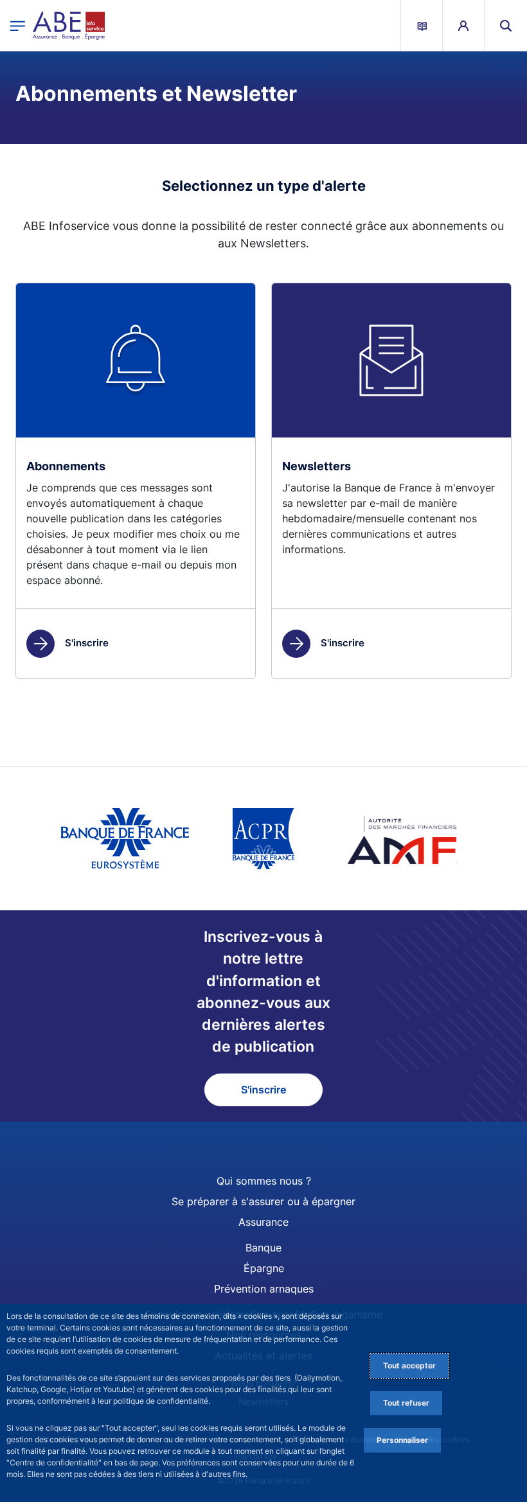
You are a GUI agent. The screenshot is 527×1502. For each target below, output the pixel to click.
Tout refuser (406, 1403)
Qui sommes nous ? (264, 1180)
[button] (506, 25)
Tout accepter (409, 1365)
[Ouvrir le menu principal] (17, 25)
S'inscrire (87, 643)
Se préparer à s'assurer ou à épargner (263, 1201)
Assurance (263, 1221)
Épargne (264, 1268)
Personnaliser (402, 1440)
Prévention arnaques (264, 1288)
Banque (263, 1247)
